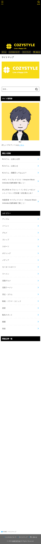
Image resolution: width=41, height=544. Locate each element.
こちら (21, 145)
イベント (5, 226)
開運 (4, 322)
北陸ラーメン (7, 287)
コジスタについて (14, 52)
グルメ (4, 233)
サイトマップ (26, 52)
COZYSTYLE (16, 541)
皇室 (4, 308)
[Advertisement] (20, 21)
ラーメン (5, 274)
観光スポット (7, 315)
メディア (5, 260)
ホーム (4, 52)
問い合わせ (36, 52)
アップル (5, 219)
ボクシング (6, 253)
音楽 (4, 328)
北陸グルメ (6, 281)
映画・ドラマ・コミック (11, 301)
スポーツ (5, 246)
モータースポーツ (9, 267)
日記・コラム (7, 294)
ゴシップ (5, 240)
